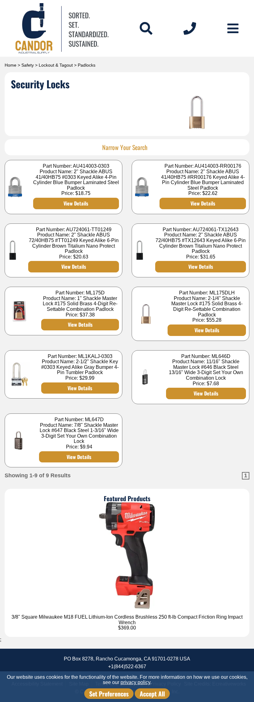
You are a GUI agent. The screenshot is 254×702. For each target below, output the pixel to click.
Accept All (152, 693)
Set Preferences (109, 693)
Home (10, 65)
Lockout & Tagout (56, 65)
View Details (76, 203)
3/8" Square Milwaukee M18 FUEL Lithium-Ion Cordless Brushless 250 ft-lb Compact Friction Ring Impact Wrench (127, 619)
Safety (27, 65)
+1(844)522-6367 (127, 666)
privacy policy (135, 682)
